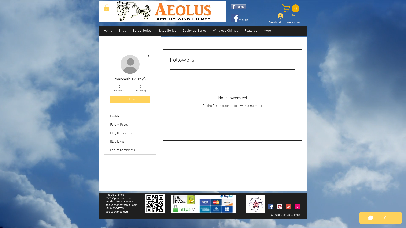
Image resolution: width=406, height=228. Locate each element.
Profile (114, 116)
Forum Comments (122, 150)
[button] (107, 7)
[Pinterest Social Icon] (279, 206)
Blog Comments (121, 133)
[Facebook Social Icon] (270, 206)
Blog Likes (117, 142)
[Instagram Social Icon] (297, 206)
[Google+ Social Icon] (288, 206)
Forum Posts (119, 125)
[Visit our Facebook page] (235, 18)
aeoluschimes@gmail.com (121, 204)
